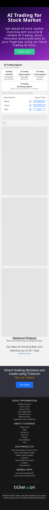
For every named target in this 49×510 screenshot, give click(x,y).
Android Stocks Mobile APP (24, 475)
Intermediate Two (39, 105)
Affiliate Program (24, 404)
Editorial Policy (24, 417)
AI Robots (24, 458)
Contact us (24, 432)
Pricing (24, 437)
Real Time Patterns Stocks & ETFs (24, 450)
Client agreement (24, 411)
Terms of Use (24, 406)
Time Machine (24, 465)
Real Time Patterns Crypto (24, 452)
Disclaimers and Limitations (24, 419)
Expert (39, 109)
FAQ (24, 442)
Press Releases (24, 440)
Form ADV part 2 (24, 414)
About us (24, 434)
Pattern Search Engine (24, 455)
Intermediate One (39, 101)
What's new (24, 427)
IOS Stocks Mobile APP (25, 473)
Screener (24, 463)
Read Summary (25, 353)
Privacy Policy (24, 409)
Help (24, 429)
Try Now (24, 384)
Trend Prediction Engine (24, 460)
